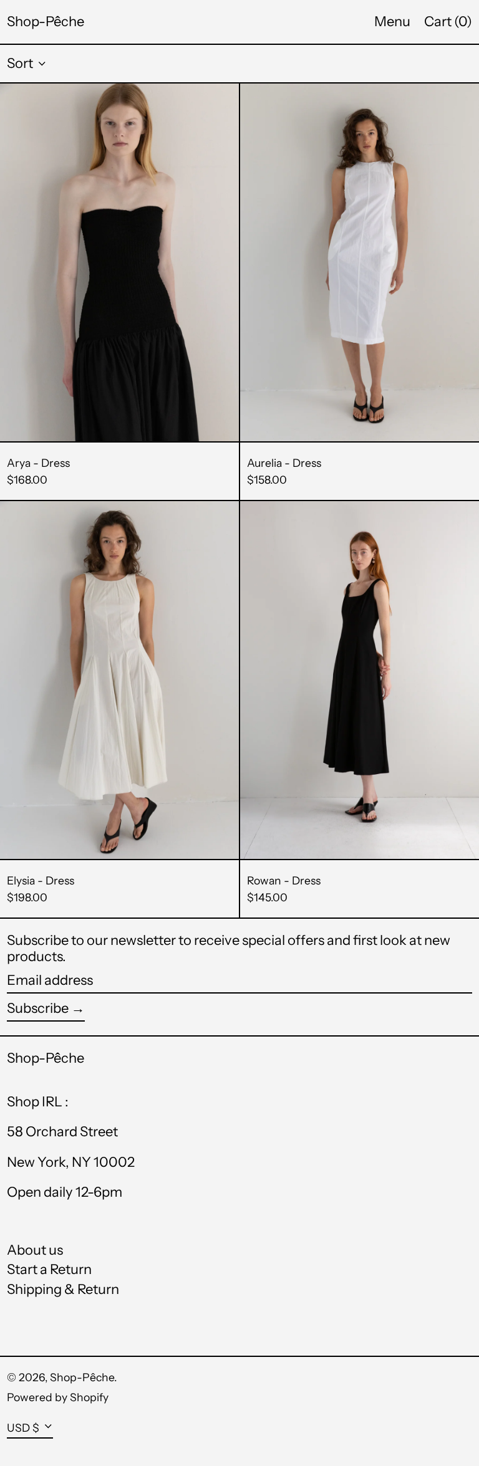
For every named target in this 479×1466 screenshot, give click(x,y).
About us (35, 1250)
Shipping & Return (63, 1289)
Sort (20, 63)
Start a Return (49, 1269)
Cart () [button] (448, 21)
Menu (392, 21)
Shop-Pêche (45, 21)
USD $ (23, 1427)
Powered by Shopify (58, 1397)
